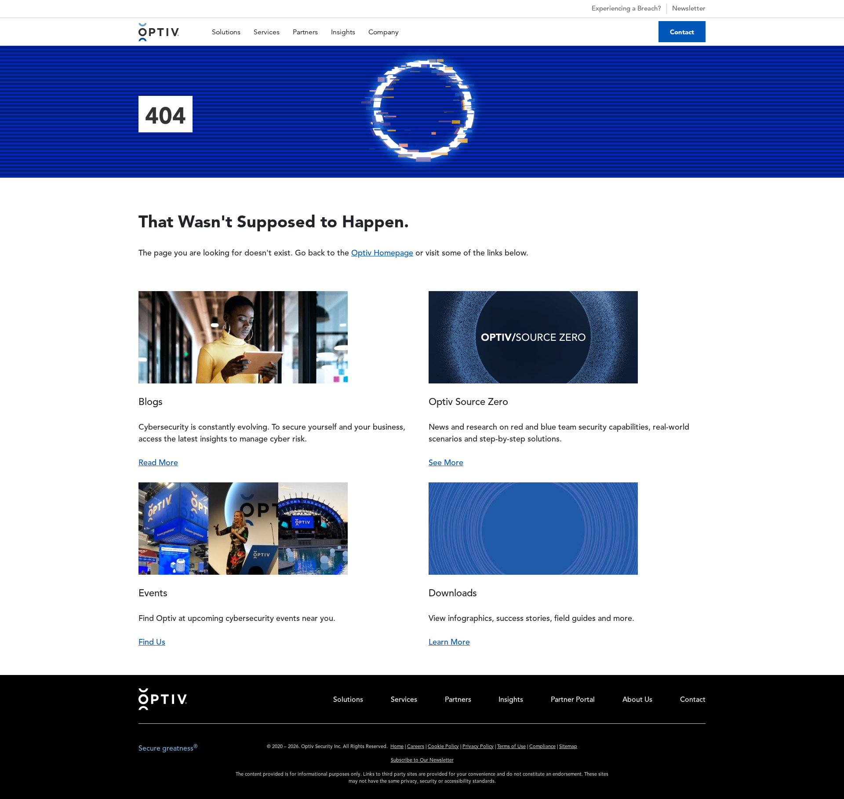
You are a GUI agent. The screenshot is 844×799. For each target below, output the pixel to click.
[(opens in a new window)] (687, 750)
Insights (343, 32)
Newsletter (689, 9)
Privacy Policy (478, 746)
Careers (415, 746)
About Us (637, 700)
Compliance (542, 746)
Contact (682, 32)
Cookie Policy (443, 746)
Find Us (151, 642)
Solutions (226, 32)
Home (397, 746)
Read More (158, 463)
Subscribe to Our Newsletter (422, 760)
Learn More (449, 642)
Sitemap (568, 746)
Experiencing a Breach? (626, 9)
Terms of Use (511, 746)
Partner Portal (573, 700)
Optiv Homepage (382, 253)
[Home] (158, 32)
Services (267, 32)
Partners (305, 32)
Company (383, 32)
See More (446, 463)
